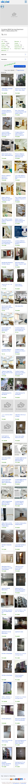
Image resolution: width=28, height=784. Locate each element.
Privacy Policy (23, 783)
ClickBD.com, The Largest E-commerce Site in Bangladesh (5, 2)
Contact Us (6, 776)
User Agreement (16, 783)
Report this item (20, 70)
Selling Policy (12, 776)
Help (2, 776)
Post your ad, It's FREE (20, 66)
